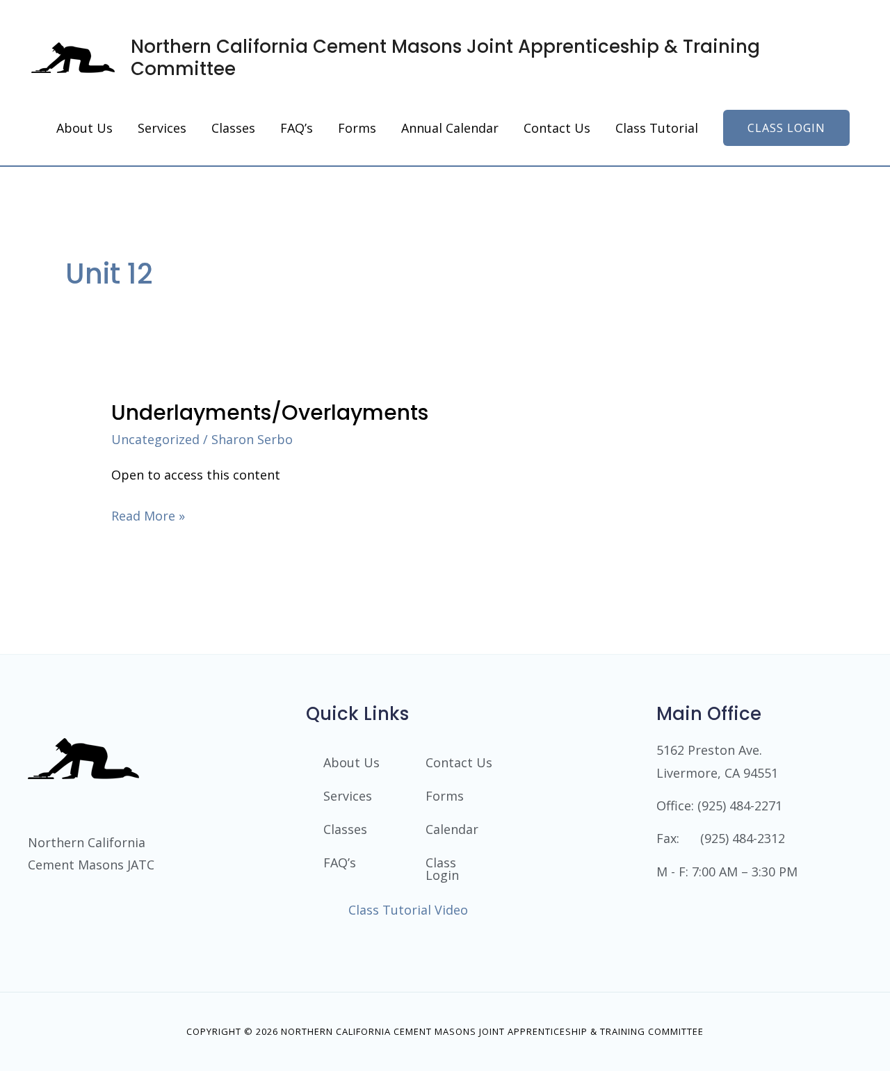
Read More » (148, 514)
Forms (445, 795)
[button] (786, 128)
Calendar (452, 829)
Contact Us (459, 762)
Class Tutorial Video (408, 909)
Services (347, 795)
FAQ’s (339, 862)
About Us (351, 762)
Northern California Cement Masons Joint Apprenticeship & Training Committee (445, 57)
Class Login (442, 868)
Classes (345, 829)
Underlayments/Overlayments (269, 412)
